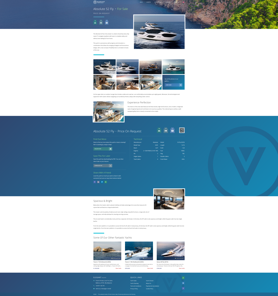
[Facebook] (94, 182)
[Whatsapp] (183, 277)
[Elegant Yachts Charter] (101, 2)
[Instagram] (183, 283)
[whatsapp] (105, 182)
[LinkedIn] (102, 182)
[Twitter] (98, 182)
